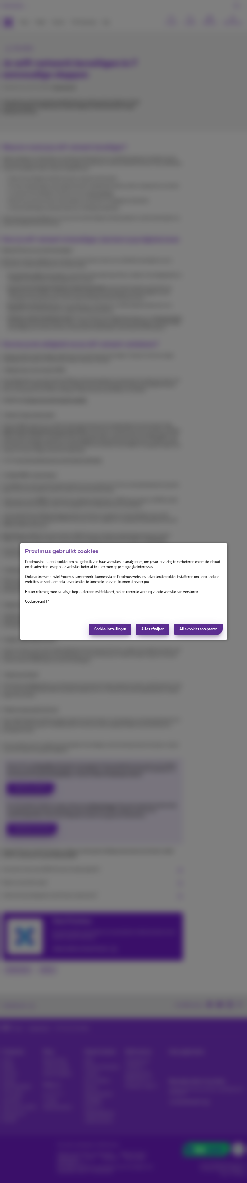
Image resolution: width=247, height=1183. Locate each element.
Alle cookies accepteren (198, 629)
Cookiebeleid (35, 601)
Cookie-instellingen (110, 629)
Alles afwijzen (152, 629)
